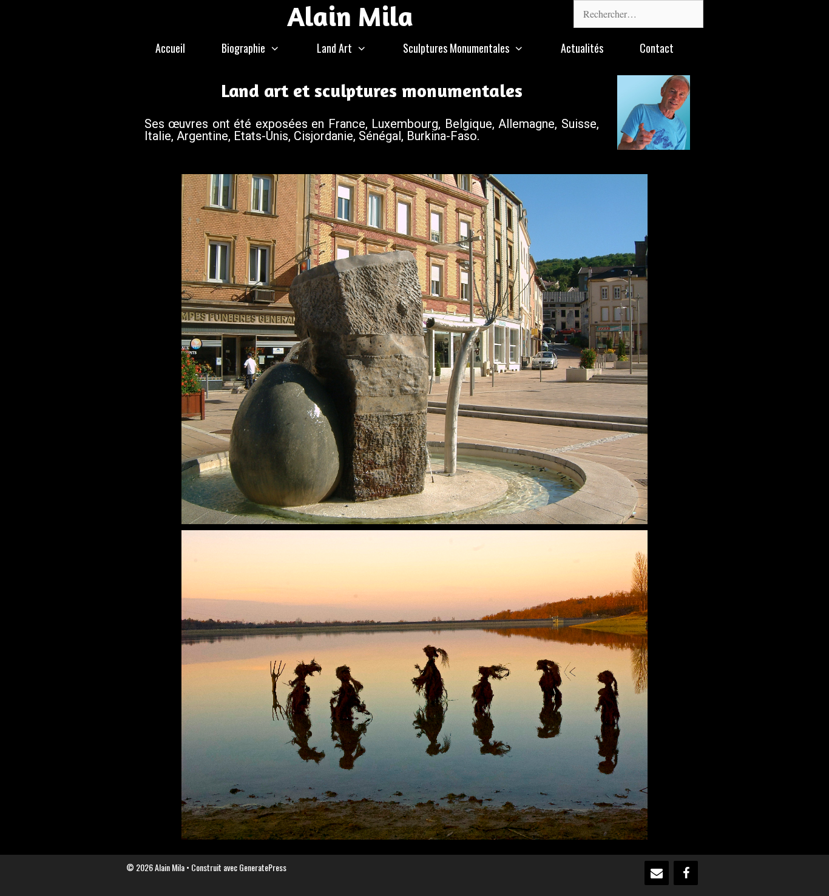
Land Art (334, 48)
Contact (657, 48)
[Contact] (657, 873)
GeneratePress (262, 867)
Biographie (243, 48)
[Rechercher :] (638, 13)
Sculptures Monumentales (456, 48)
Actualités (582, 48)
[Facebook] (686, 873)
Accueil (170, 48)
